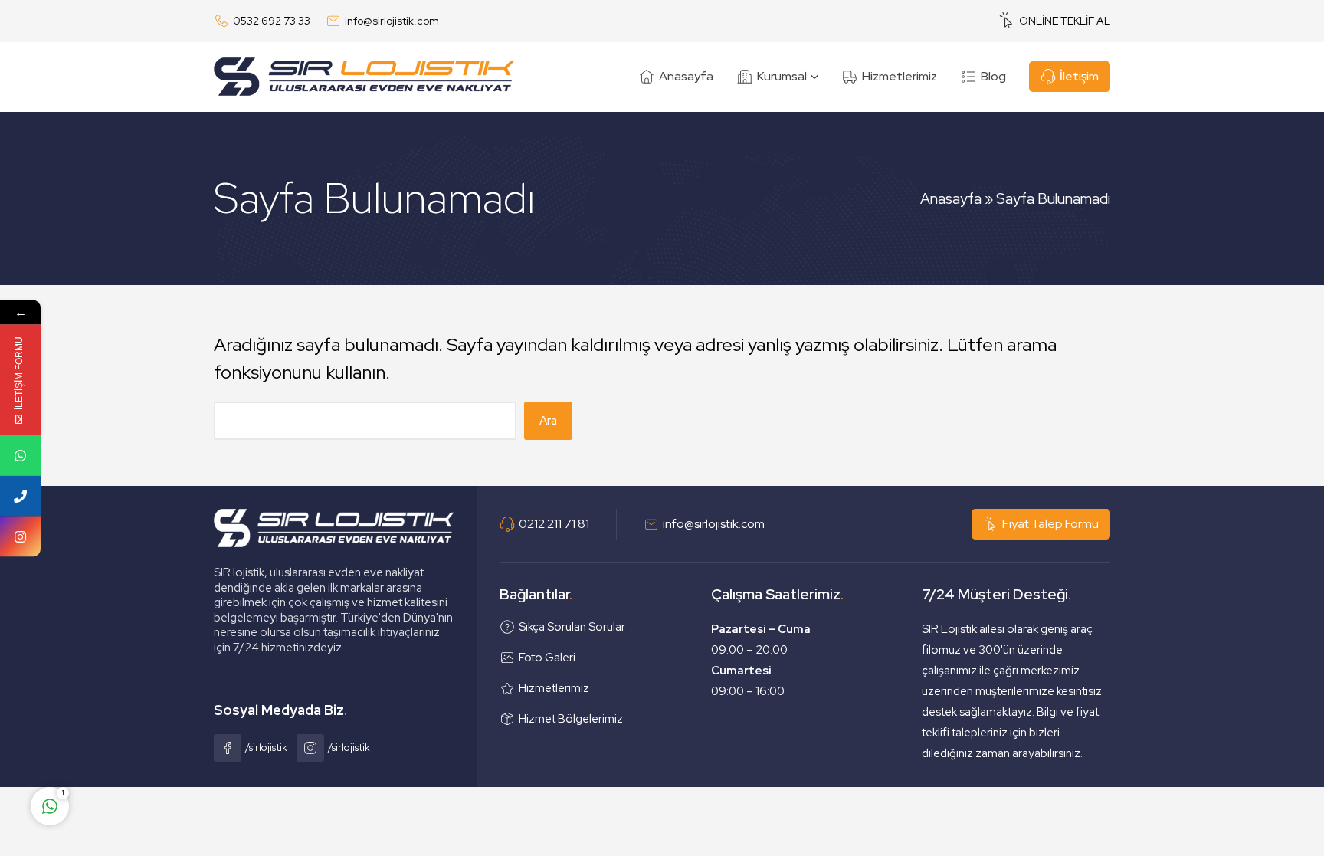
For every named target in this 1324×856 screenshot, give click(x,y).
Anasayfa (951, 198)
